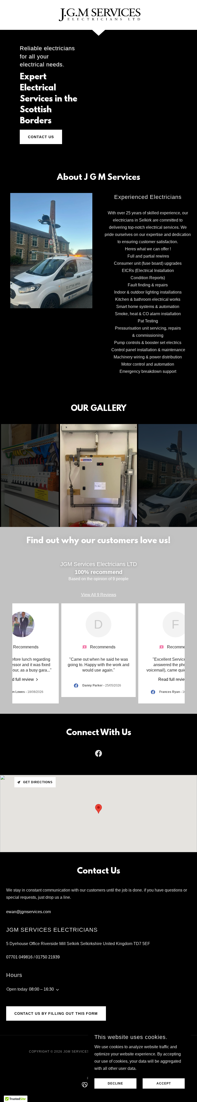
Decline (115, 1083)
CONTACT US (41, 137)
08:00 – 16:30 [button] (41, 989)
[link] (98, 14)
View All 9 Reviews (98, 595)
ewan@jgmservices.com (28, 912)
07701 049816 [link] (19, 957)
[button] (56, 990)
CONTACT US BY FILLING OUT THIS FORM (56, 1013)
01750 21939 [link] (48, 957)
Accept (163, 1083)
